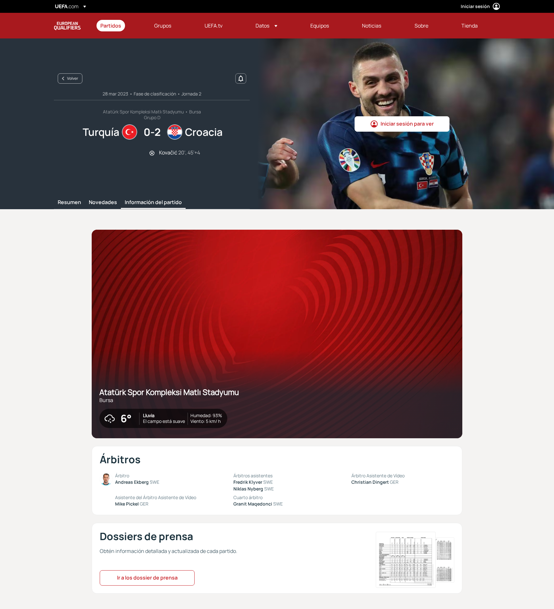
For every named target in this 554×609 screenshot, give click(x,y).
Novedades (103, 202)
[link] (110, 26)
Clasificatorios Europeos (67, 26)
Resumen (69, 202)
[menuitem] (119, 26)
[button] (266, 26)
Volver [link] (72, 78)
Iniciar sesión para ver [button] (407, 123)
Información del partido (153, 202)
